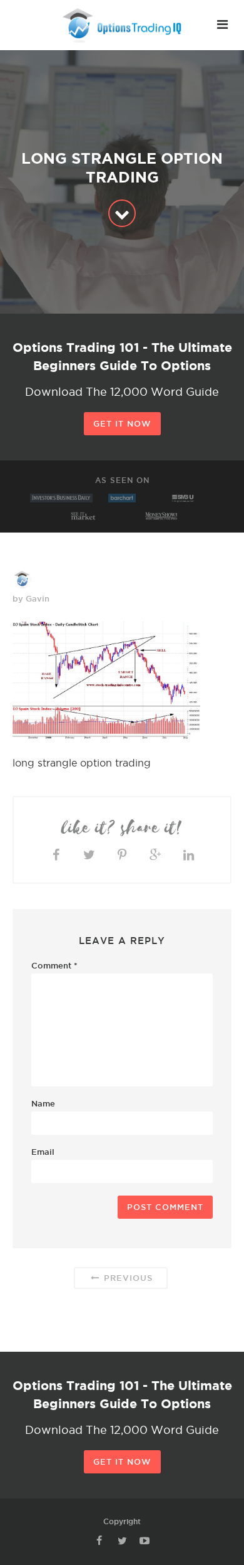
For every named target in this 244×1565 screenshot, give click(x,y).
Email (42, 1151)
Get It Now (122, 423)
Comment (54, 965)
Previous (127, 1277)
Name (43, 1103)
